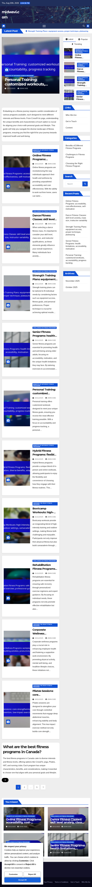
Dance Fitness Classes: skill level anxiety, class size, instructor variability (76, 217)
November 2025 (73, 281)
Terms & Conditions (61, 882)
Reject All (32, 874)
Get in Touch (71, 121)
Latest (70, 39)
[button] (84, 26)
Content (69, 128)
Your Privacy (48, 882)
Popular (84, 39)
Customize (13, 874)
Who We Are (71, 115)
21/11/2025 (39, 517)
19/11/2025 (39, 638)
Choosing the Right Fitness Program (42, 504)
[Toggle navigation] (44, 26)
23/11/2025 (11, 88)
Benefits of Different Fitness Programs (19, 75)
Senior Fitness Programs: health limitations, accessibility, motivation (67, 848)
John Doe (24, 88)
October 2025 (71, 287)
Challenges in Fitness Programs (83, 65)
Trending (78, 44)
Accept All (22, 880)
